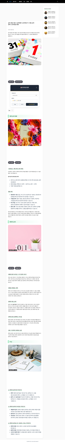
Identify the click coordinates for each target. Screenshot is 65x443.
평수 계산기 (11, 162)
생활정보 (20, 1)
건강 (24, 1)
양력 (9, 333)
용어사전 (14, 1)
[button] (57, 1)
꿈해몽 (27, 1)
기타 (31, 1)
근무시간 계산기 (19, 81)
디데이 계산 (11, 268)
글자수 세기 (11, 81)
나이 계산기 (18, 162)
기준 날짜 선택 (13, 93)
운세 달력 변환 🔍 (32, 104)
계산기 (10, 1)
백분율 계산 (18, 268)
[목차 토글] (12, 110)
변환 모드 (13, 98)
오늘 (15, 104)
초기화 (22, 104)
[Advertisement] (24, 13)
